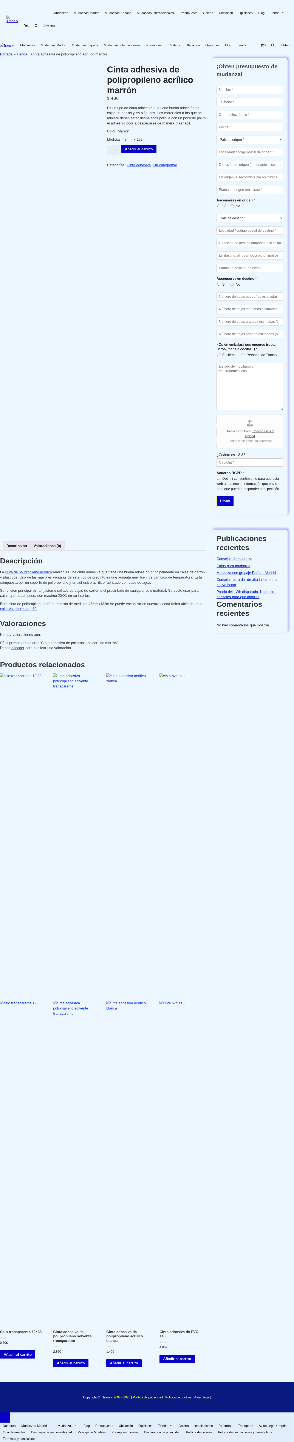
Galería (208, 13)
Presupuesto (188, 13)
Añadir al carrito (139, 149)
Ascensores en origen (236, 200)
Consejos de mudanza (234, 559)
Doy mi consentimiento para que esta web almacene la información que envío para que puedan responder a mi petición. (248, 484)
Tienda (274, 13)
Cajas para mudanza (233, 566)
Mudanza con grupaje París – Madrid (246, 573)
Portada (6, 54)
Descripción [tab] (16, 546)
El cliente (229, 355)
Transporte (245, 1426)
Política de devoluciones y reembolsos (245, 1432)
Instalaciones (203, 1426)
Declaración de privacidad (162, 1432)
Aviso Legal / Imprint (273, 1426)
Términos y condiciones (19, 1438)
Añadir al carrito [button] (18, 1354)
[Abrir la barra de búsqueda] (36, 25)
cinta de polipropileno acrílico (28, 572)
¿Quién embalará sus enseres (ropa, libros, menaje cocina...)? (246, 347)
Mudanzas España (118, 13)
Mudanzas (60, 13)
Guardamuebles (14, 1432)
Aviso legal (202, 1397)
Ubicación (226, 13)
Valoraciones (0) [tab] (47, 546)
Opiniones (245, 13)
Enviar (225, 501)
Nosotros (9, 1426)
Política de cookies (179, 1397)
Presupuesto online (124, 1432)
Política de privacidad (148, 1397)
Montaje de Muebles (91, 1432)
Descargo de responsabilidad (51, 1432)
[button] (49, 25)
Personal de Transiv (262, 355)
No (238, 206)
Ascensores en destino (237, 278)
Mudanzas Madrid (86, 13)
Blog (261, 13)
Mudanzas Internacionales (155, 13)
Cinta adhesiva (139, 165)
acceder (17, 648)
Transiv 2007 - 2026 (116, 1397)
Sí (224, 206)
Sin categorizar (165, 165)
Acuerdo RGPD (230, 473)
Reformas (225, 1426)
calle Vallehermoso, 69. (18, 609)
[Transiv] (7, 45)
